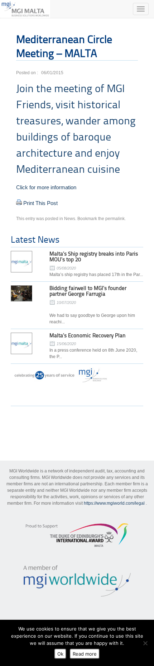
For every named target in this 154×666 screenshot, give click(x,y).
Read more (85, 654)
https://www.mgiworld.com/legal (114, 503)
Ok (60, 654)
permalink (115, 218)
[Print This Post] (19, 203)
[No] (145, 643)
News (69, 218)
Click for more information (46, 187)
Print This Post (40, 203)
